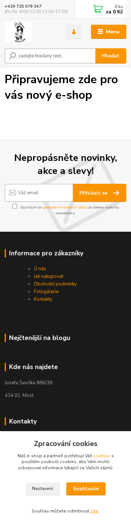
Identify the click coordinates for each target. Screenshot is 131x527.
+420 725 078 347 (23, 6)
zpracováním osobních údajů (64, 207)
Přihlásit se (94, 193)
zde (94, 511)
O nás (40, 268)
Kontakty (43, 299)
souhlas (101, 456)
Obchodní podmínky (55, 284)
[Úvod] (30, 32)
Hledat (110, 55)
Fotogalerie (46, 291)
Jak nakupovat (48, 276)
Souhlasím (86, 488)
